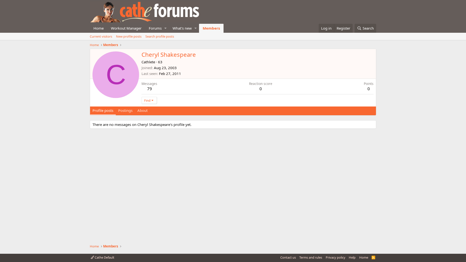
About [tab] (142, 110)
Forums (155, 28)
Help (352, 257)
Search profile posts (159, 36)
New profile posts (128, 36)
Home (98, 28)
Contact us (288, 257)
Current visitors (101, 36)
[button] (165, 28)
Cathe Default (104, 257)
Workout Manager (126, 28)
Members (211, 28)
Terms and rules (310, 257)
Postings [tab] (125, 110)
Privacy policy (335, 257)
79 (149, 88)
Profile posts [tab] (102, 110)
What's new (182, 28)
